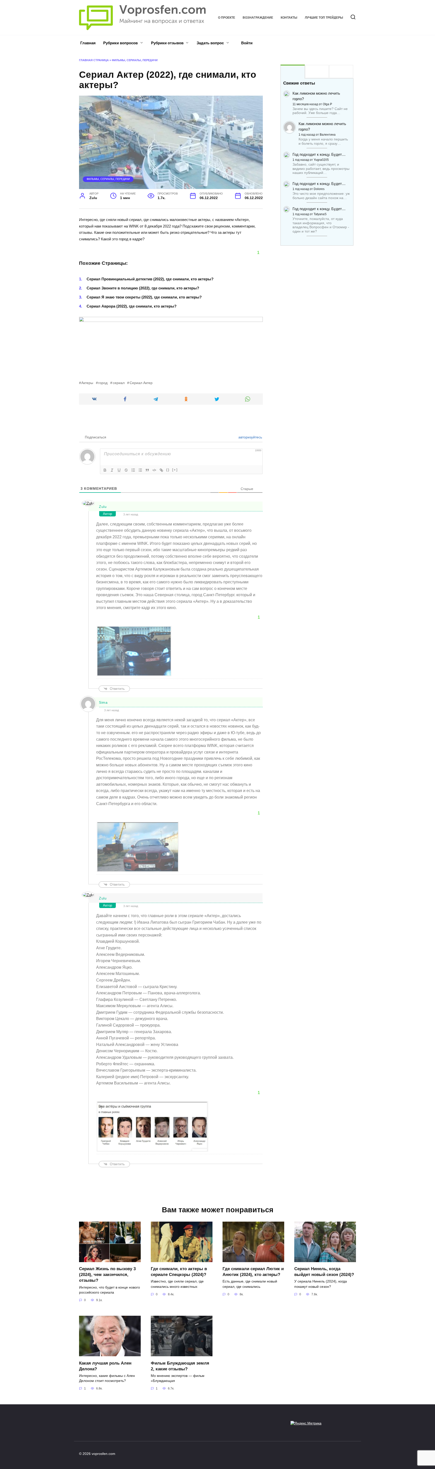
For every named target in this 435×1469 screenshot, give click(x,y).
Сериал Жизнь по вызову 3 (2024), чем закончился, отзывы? (107, 1274)
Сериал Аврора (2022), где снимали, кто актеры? (131, 306)
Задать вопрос (210, 43)
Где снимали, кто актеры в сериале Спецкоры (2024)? (179, 1271)
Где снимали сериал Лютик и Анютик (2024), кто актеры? (253, 1271)
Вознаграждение (258, 17)
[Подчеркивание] (119, 470)
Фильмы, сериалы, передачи (135, 60)
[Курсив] (112, 470)
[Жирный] (104, 470)
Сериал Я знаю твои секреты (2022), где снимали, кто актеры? (144, 297)
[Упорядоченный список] (133, 470)
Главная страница (94, 60)
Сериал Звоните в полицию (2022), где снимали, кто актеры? (143, 288)
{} (168, 470)
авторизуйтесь (249, 437)
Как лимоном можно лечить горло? (316, 96)
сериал (118, 383)
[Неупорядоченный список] (140, 470)
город (102, 383)
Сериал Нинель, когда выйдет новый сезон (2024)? (324, 1271)
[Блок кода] (154, 470)
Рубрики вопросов (120, 43)
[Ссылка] (161, 470)
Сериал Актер (141, 383)
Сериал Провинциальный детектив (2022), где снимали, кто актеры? (150, 279)
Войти (246, 43)
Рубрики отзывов (167, 43)
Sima (103, 702)
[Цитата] (147, 470)
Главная (88, 43)
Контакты (289, 17)
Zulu (103, 507)
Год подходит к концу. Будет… (319, 154)
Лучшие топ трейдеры (324, 17)
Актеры (87, 383)
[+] (175, 470)
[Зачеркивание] (126, 470)
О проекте (226, 17)
